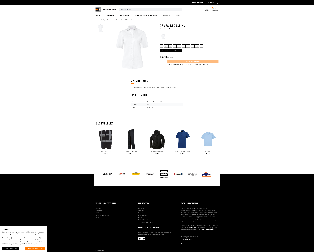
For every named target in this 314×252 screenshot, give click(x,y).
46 (188, 46)
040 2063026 (211, 2)
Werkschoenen (124, 15)
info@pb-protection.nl (197, 2)
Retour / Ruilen (143, 220)
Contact (141, 210)
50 (197, 46)
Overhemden (110, 20)
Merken (178, 15)
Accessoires (166, 15)
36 (166, 46)
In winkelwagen (194, 61)
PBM (97, 213)
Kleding (98, 15)
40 (174, 46)
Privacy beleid (142, 215)
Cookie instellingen (10, 248)
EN (217, 3)
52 (201, 46)
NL (217, 2)
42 (179, 46)
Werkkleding (110, 15)
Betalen (140, 217)
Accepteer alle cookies (35, 248)
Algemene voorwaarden (146, 222)
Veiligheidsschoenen (102, 215)
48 (192, 46)
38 (170, 46)
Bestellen (141, 213)
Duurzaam (99, 217)
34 (161, 46)
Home (97, 20)
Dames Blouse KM (121, 20)
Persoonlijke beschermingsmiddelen (146, 15)
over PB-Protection (207, 229)
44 (183, 46)
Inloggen (141, 208)
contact (193, 227)
